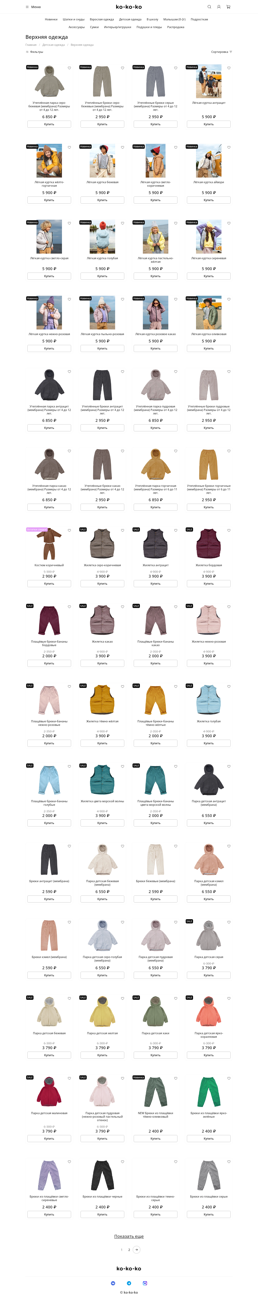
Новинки (51, 19)
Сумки (94, 27)
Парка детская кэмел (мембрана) (208, 883)
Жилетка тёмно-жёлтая (102, 721)
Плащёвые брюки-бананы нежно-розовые (49, 723)
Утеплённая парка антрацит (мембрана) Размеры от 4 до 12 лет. (49, 409)
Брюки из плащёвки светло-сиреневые (49, 1198)
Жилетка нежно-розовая (209, 641)
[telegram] (129, 1283)
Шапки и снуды (74, 19)
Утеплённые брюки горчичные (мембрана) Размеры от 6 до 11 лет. (209, 489)
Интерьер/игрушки (117, 27)
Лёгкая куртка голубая (102, 258)
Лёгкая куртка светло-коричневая (155, 184)
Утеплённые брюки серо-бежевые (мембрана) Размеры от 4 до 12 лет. (102, 106)
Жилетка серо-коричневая (102, 565)
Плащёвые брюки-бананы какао (155, 643)
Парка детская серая (208, 957)
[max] (145, 1283)
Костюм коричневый (49, 565)
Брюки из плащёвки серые (209, 1196)
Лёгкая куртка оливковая (208, 334)
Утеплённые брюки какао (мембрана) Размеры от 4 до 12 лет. (102, 489)
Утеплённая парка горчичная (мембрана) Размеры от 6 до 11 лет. (155, 489)
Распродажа (175, 27)
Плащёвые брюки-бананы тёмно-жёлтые (155, 723)
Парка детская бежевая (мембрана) (102, 883)
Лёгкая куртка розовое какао (155, 334)
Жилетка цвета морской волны (102, 801)
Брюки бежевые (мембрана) (155, 881)
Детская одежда (130, 19)
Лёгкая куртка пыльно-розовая (102, 334)
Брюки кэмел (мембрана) (49, 957)
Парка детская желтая (102, 1033)
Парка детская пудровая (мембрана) (156, 958)
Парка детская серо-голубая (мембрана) (102, 958)
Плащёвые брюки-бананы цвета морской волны (155, 803)
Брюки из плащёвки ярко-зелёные (209, 1115)
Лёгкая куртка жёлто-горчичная (49, 184)
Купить (49, 124)
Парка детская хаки (155, 1033)
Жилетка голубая (209, 721)
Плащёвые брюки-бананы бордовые (49, 643)
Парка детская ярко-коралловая (209, 1035)
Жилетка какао (102, 641)
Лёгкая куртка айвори (208, 182)
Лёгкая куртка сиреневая (208, 258)
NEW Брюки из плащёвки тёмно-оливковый (155, 1115)
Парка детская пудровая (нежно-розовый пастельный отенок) (102, 1116)
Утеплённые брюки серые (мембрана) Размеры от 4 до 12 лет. (155, 106)
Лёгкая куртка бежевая (102, 182)
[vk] (113, 1283)
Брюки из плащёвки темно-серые (155, 1198)
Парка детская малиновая (49, 1113)
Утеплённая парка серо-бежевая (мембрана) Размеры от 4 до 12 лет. (49, 106)
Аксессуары (77, 27)
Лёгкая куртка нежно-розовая (49, 334)
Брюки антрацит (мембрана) (49, 881)
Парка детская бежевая (49, 1033)
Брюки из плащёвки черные (102, 1196)
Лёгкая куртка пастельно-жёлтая (155, 260)
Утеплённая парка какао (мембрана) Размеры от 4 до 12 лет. (49, 489)
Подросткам (199, 19)
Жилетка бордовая (209, 565)
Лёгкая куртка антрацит (209, 103)
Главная (31, 45)
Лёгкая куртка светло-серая (49, 258)
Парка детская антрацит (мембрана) (209, 803)
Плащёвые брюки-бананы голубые (49, 803)
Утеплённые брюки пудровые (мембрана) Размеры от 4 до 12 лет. (208, 409)
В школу (152, 19)
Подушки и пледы (149, 27)
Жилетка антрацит (156, 565)
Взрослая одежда (102, 19)
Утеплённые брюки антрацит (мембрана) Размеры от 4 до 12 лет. (102, 409)
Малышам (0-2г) (174, 19)
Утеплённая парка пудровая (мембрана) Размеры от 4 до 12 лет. (155, 409)
